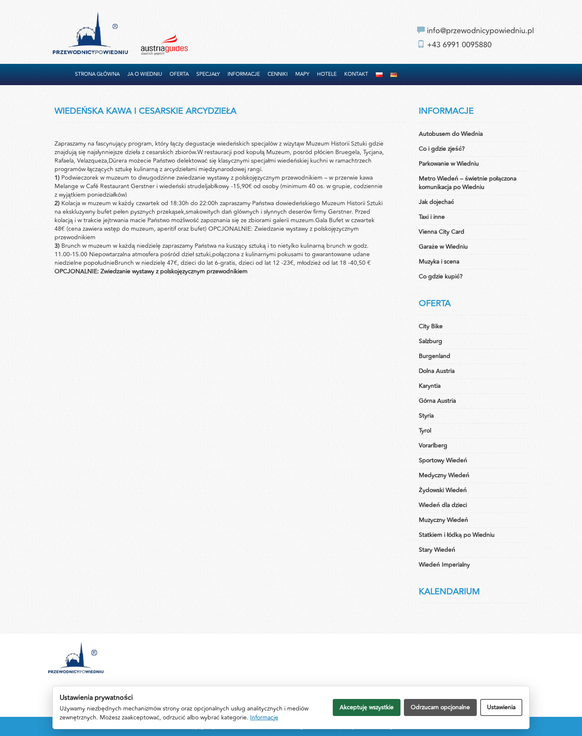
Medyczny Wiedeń (444, 475)
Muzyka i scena (439, 261)
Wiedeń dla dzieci (443, 505)
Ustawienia (501, 707)
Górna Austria (437, 400)
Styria (426, 415)
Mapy (302, 74)
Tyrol (425, 430)
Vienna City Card (441, 231)
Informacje (244, 74)
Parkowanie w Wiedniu (449, 163)
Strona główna (97, 74)
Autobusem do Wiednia (451, 133)
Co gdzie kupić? (441, 276)
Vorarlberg (433, 445)
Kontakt (356, 74)
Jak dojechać (436, 202)
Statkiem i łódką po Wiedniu (457, 534)
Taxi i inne (432, 216)
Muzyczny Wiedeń (443, 519)
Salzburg (430, 341)
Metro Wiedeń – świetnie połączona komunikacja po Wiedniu (467, 183)
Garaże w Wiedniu (443, 246)
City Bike (431, 326)
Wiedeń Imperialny (444, 564)
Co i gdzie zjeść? (442, 148)
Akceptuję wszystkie (367, 707)
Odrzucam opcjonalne (440, 707)
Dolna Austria (437, 371)
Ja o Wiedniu (144, 74)
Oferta (179, 74)
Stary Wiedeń (437, 549)
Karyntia (430, 385)
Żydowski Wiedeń (443, 490)
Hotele (327, 74)
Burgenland (434, 356)
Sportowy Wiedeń (443, 460)
